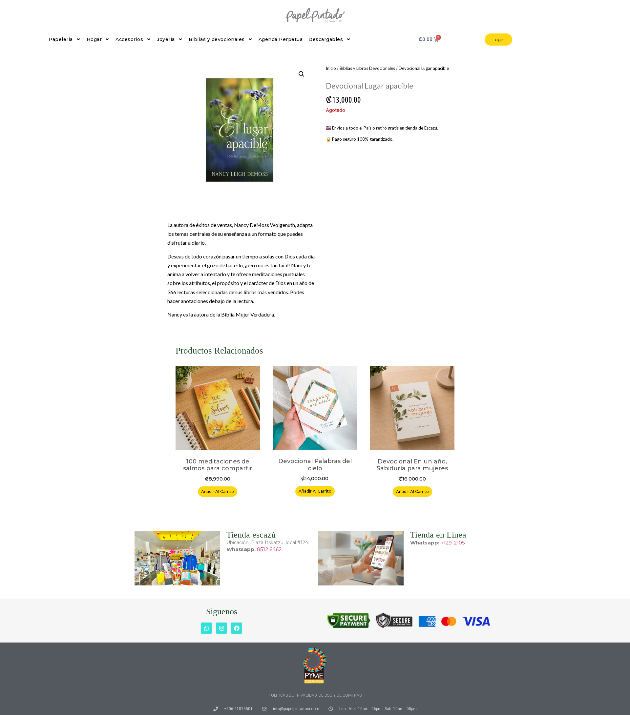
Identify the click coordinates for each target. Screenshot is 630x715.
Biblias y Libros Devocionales (367, 68)
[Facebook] (236, 628)
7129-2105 (453, 543)
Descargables (325, 39)
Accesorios (129, 39)
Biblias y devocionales (217, 39)
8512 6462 (269, 549)
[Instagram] (221, 628)
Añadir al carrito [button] (217, 491)
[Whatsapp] (206, 628)
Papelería (61, 39)
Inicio (331, 68)
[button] (301, 74)
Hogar (94, 39)
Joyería (166, 39)
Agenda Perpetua (281, 39)
